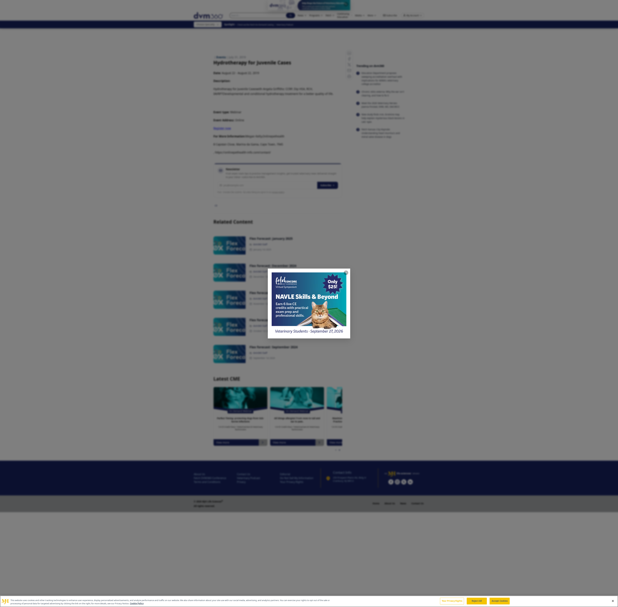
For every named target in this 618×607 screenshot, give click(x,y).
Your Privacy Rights (452, 600)
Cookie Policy (137, 603)
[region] (309, 601)
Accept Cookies (500, 600)
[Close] (612, 600)
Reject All (477, 600)
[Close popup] (346, 272)
